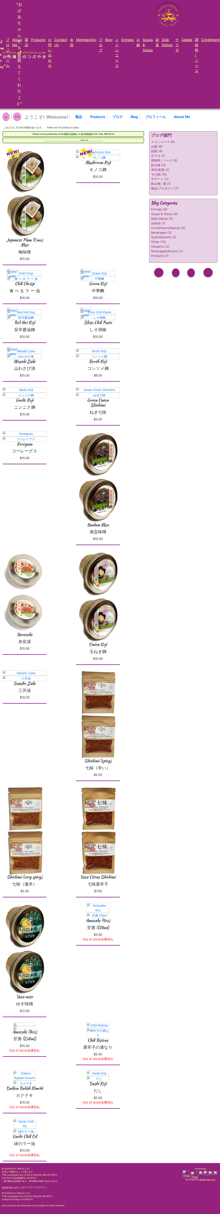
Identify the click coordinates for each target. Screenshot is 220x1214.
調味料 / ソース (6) (164, 160)
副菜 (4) (157, 151)
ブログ (100, 45)
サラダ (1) (158, 156)
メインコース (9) (163, 142)
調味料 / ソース (196, 55)
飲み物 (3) (158, 165)
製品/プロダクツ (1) (164, 188)
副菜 (157, 42)
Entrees (127, 40)
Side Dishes (167, 42)
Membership (86, 40)
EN (17, 117)
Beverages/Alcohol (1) (167, 251)
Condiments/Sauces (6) (168, 228)
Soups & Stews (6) (164, 214)
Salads (187, 40)
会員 (71, 42)
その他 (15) (159, 174)
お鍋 (138, 42)
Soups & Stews (148, 45)
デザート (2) (160, 179)
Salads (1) (158, 223)
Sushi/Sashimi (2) (163, 237)
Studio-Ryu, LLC (10, 1187)
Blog (108, 40)
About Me (17, 42)
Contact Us (60, 42)
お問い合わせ (50, 53)
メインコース (117, 53)
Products (38, 40)
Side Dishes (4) (162, 218)
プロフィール (7, 53)
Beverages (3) (161, 232)
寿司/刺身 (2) (160, 170)
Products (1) (160, 256)
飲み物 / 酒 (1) (161, 183)
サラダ (177, 45)
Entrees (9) (159, 209)
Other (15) (158, 242)
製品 (26, 42)
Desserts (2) (160, 246)
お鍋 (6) (156, 146)
